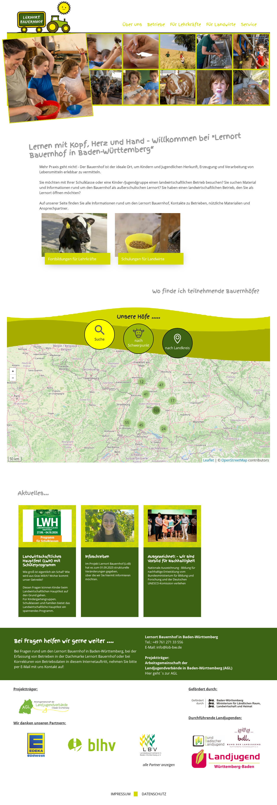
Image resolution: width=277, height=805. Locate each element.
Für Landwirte (221, 24)
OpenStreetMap (234, 460)
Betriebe (156, 24)
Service (249, 24)
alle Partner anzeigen (159, 764)
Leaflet (208, 460)
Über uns (132, 24)
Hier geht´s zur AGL (161, 673)
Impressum (120, 794)
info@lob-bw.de (169, 647)
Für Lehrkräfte (185, 24)
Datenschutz (154, 794)
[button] (141, 382)
